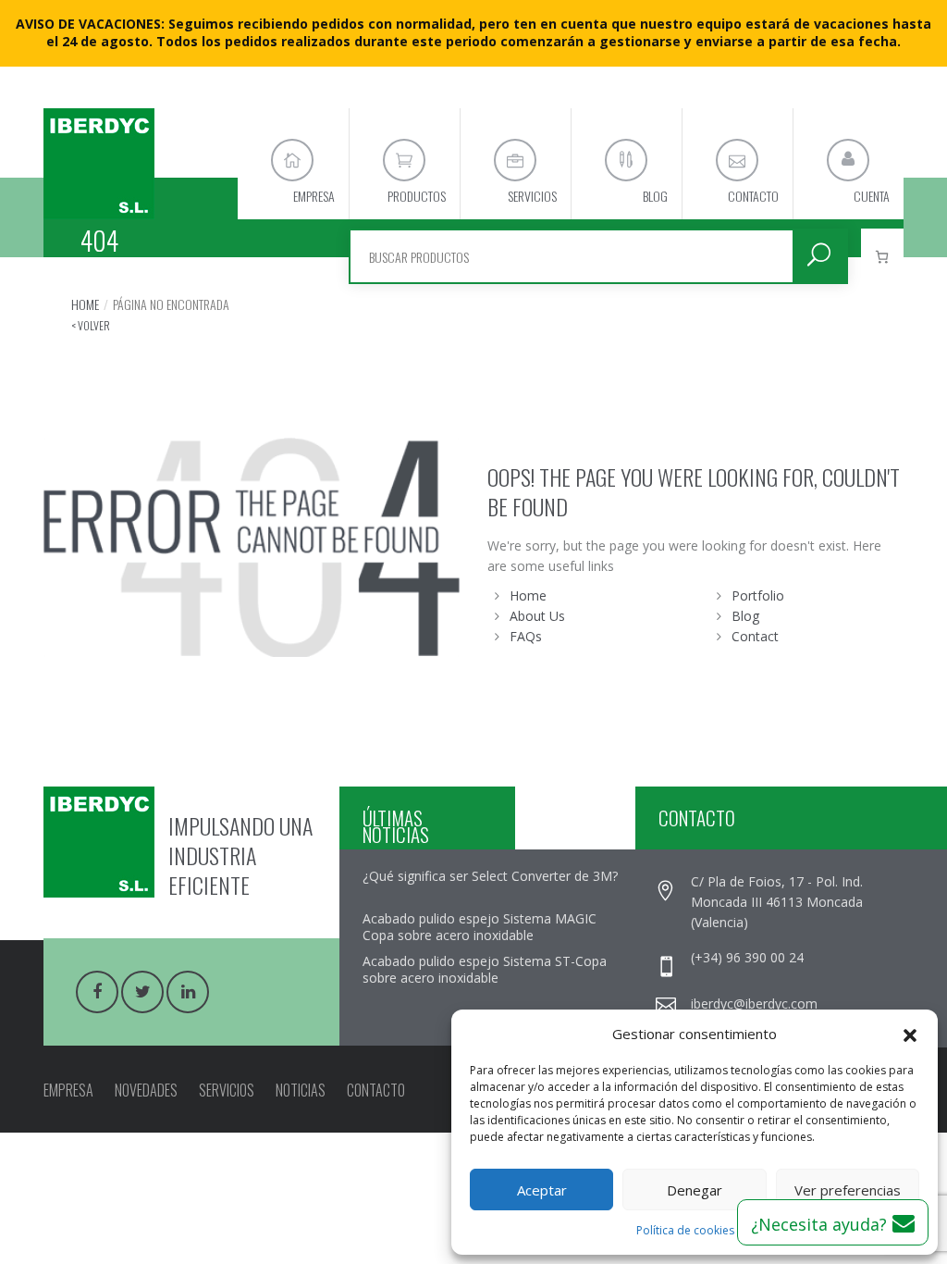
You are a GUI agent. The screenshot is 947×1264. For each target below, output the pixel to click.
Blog (745, 616)
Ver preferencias (847, 1190)
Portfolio (758, 595)
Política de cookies (685, 1230)
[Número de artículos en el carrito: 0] (882, 256)
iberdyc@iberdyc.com (754, 1003)
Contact (755, 636)
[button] (910, 1033)
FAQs (526, 636)
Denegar (694, 1190)
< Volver (90, 325)
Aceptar (542, 1190)
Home (85, 304)
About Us (537, 616)
